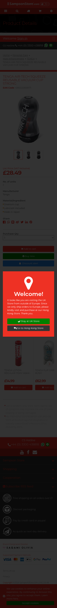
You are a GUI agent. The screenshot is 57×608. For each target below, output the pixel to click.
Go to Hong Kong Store (30, 328)
